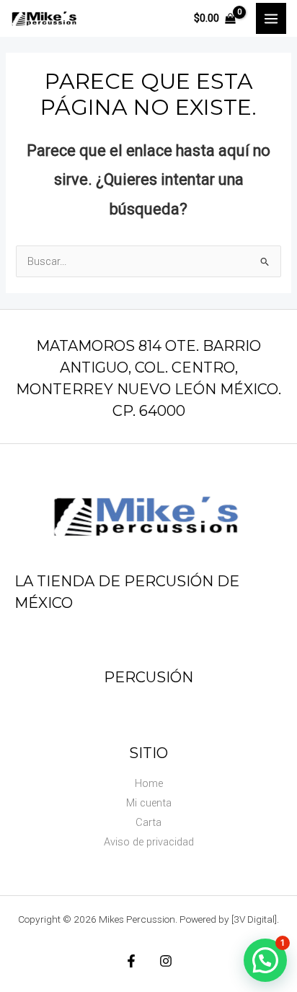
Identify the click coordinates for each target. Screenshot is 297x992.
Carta (148, 822)
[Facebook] (131, 960)
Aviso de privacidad (149, 841)
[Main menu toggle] (271, 18)
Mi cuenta (149, 802)
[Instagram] (165, 960)
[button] (265, 960)
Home (149, 783)
